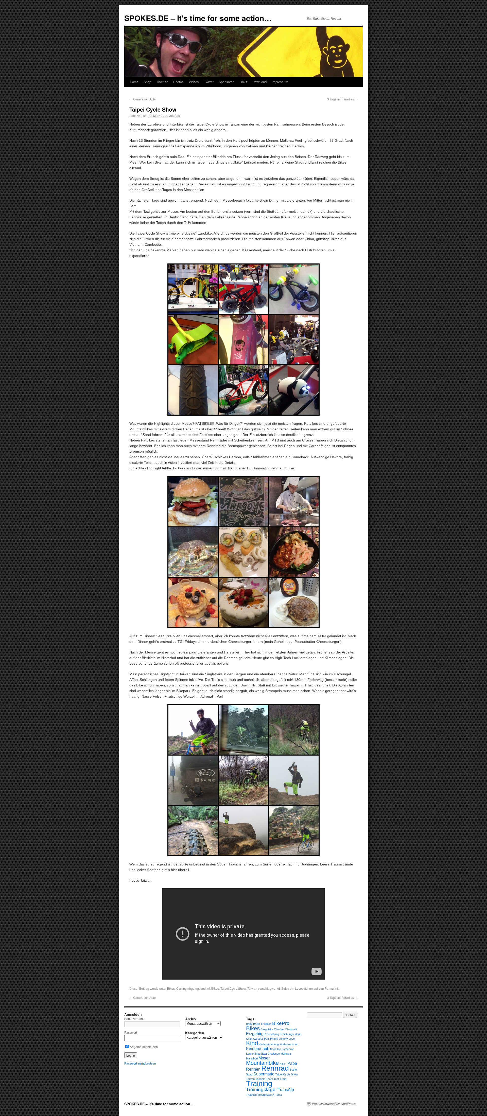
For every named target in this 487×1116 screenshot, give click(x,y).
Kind (252, 1043)
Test (276, 1078)
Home (134, 81)
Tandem (260, 1078)
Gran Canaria (254, 1038)
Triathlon (251, 1094)
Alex (178, 115)
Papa (292, 1063)
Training (259, 1083)
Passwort (130, 1032)
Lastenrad (288, 1049)
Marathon (252, 1058)
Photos (178, 81)
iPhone (274, 1038)
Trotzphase (264, 1094)
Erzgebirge (256, 1034)
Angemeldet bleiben (143, 1047)
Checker (279, 1029)
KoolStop (275, 1049)
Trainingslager (261, 1089)
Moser (264, 1058)
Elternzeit (291, 1029)
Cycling (181, 988)
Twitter (209, 81)
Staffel (293, 1069)
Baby (249, 1023)
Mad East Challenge (267, 1053)
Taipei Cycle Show (233, 988)
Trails (283, 1078)
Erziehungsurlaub (290, 1034)
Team (269, 1078)
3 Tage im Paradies (342, 99)
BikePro (280, 1023)
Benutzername (134, 1019)
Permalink (332, 988)
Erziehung (273, 1034)
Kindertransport (289, 1044)
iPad (266, 1038)
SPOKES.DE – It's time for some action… (198, 17)
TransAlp (286, 1090)
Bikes (171, 988)
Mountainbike (262, 1063)
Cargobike (266, 1029)
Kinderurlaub (257, 1049)
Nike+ (283, 1063)
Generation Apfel (142, 99)
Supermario (263, 1074)
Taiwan (252, 988)
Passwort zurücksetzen (140, 1063)
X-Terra (277, 1094)
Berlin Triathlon (262, 1023)
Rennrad (275, 1068)
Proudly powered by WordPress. (334, 1104)
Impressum (280, 81)
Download (259, 81)
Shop (147, 81)
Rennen (253, 1069)
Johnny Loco (287, 1038)
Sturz (249, 1074)
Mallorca (286, 1053)
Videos (194, 81)
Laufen (250, 1053)
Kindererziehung (269, 1044)
